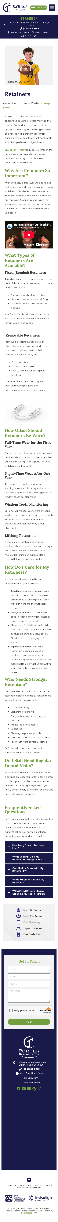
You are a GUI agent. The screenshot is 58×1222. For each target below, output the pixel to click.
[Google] (27, 18)
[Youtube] (24, 1089)
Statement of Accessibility (29, 1188)
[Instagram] (35, 18)
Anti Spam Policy (42, 1185)
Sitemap (12, 1185)
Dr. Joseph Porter (14, 149)
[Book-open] (31, 18)
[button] (52, 7)
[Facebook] (22, 18)
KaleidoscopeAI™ (29, 1213)
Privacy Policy (25, 1185)
